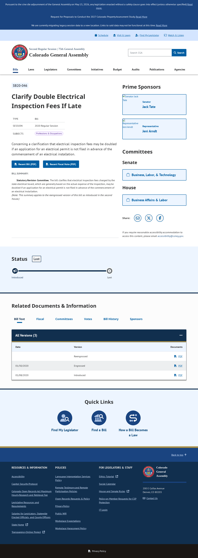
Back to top (177, 454)
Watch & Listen (176, 35)
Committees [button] (74, 69)
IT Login (103, 509)
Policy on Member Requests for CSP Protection (117, 500)
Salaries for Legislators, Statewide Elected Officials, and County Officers (31, 515)
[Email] (137, 218)
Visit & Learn (123, 35)
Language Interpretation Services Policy (72, 478)
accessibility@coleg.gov (170, 236)
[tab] (19, 319)
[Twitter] (149, 218)
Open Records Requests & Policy (72, 498)
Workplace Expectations (68, 520)
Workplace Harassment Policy (70, 528)
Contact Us (152, 498)
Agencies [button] (179, 69)
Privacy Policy (62, 506)
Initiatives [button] (97, 69)
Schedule (103, 35)
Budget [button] (117, 69)
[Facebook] (160, 218)
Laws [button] (31, 69)
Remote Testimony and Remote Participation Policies (71, 489)
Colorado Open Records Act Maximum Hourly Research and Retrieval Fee (32, 493)
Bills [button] (15, 69)
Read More (141, 16)
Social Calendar (107, 483)
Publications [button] (157, 69)
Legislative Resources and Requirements (25, 504)
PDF (180, 356)
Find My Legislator (149, 35)
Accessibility (18, 476)
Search (180, 52)
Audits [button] (136, 69)
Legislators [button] (50, 69)
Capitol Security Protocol (25, 483)
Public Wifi (60, 513)
